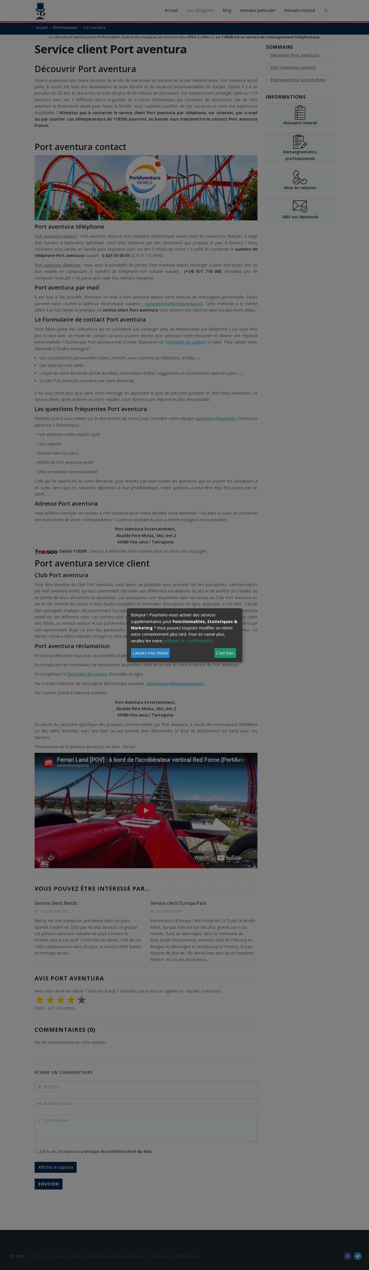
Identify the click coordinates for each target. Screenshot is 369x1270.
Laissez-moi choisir (150, 653)
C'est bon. (225, 653)
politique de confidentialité (187, 641)
